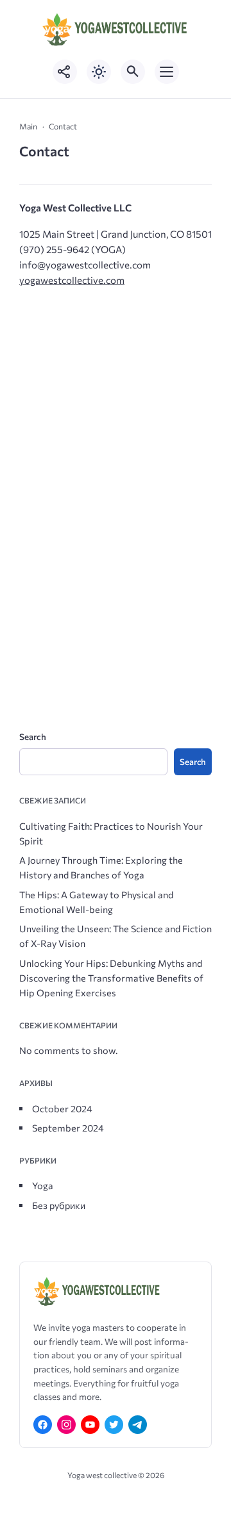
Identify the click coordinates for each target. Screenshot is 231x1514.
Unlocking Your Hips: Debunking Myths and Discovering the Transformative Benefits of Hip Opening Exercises (111, 977)
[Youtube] (90, 1424)
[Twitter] (114, 1424)
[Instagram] (66, 1424)
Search (32, 736)
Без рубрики (58, 1205)
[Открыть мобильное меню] (167, 72)
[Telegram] (137, 1424)
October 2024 (62, 1108)
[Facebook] (42, 1424)
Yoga (42, 1185)
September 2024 (68, 1127)
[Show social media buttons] (65, 72)
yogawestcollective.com (71, 280)
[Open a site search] (133, 72)
